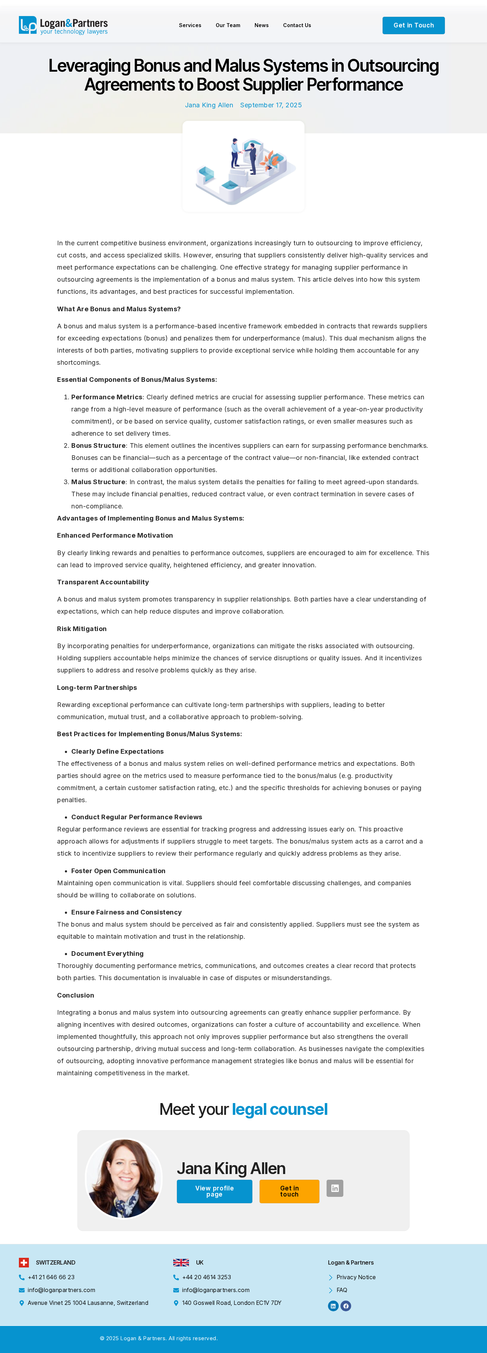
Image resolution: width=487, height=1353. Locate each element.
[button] (214, 1191)
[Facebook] (345, 1306)
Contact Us (297, 25)
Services (190, 25)
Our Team (228, 25)
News (262, 25)
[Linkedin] (335, 1188)
